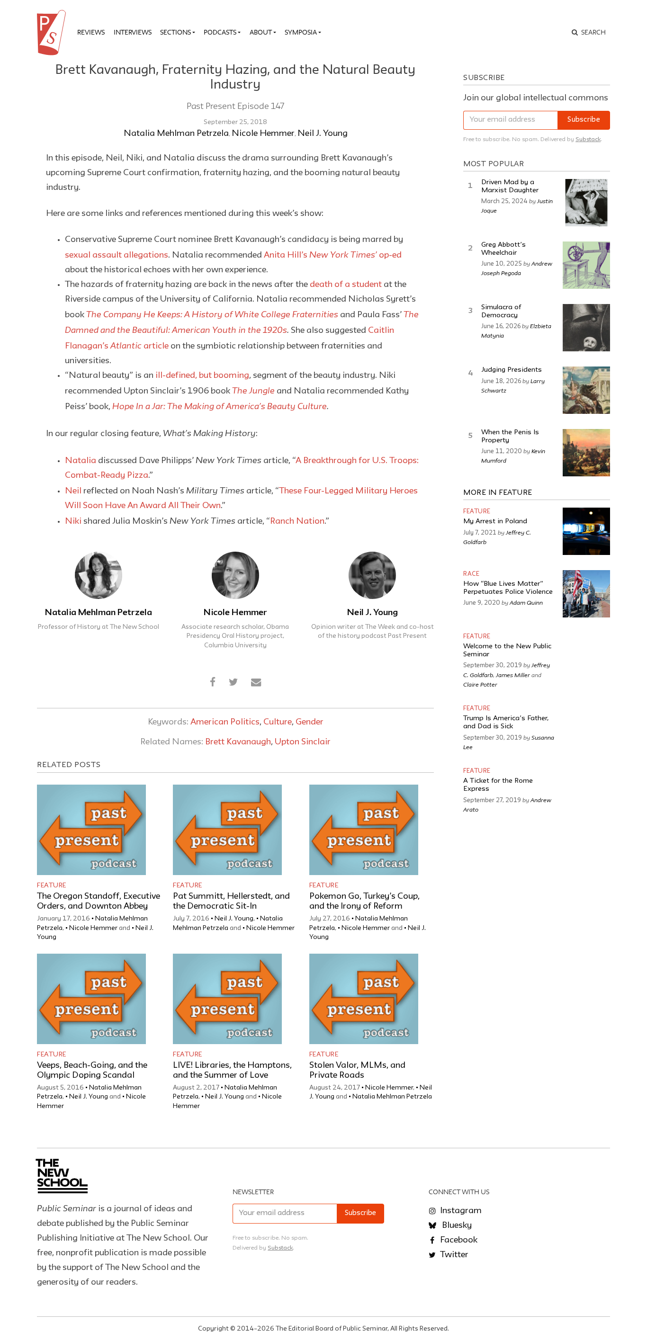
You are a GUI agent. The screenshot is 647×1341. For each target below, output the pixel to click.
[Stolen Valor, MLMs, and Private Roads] (363, 999)
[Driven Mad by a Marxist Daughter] (586, 202)
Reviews (91, 32)
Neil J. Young (322, 133)
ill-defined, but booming (202, 375)
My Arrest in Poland (495, 522)
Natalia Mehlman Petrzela (176, 133)
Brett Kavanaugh (238, 742)
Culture (277, 722)
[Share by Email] (255, 683)
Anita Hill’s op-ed (333, 255)
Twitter (453, 1255)
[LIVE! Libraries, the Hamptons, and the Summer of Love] (227, 999)
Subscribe (583, 120)
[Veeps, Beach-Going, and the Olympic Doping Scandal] (91, 999)
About (261, 32)
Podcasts (220, 32)
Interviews (133, 32)
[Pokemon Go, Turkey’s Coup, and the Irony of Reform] (363, 830)
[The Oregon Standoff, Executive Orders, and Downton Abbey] (91, 830)
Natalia (80, 461)
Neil (73, 491)
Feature (51, 885)
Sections (175, 32)
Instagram (460, 1211)
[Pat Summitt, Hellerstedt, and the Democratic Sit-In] (227, 830)
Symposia (301, 32)
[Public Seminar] (53, 32)
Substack (588, 139)
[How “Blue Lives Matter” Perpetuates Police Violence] (586, 593)
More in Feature (497, 493)
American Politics (225, 722)
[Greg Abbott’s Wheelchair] (586, 265)
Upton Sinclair (303, 742)
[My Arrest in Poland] (586, 531)
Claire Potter (480, 684)
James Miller (513, 674)
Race (471, 574)
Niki (73, 521)
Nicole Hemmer (263, 133)
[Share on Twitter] (233, 683)
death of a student (346, 284)
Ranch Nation (297, 521)
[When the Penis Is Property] (586, 452)
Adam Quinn (526, 602)
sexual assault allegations (116, 255)
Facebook (457, 1240)
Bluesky (456, 1225)
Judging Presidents (511, 370)
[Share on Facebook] (213, 683)
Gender (310, 722)
